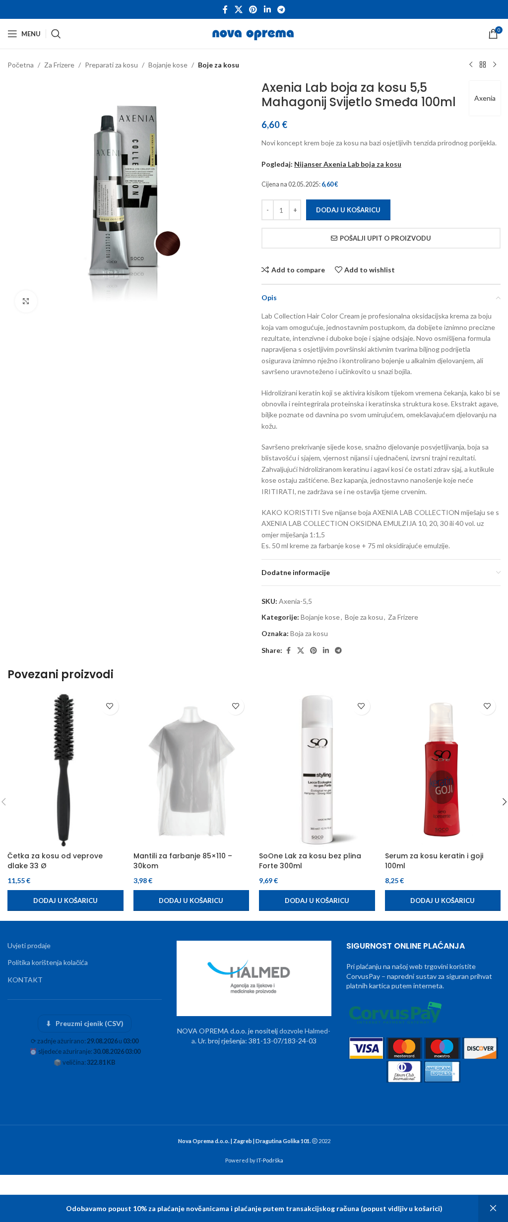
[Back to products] (483, 65)
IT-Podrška (269, 1160)
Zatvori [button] (493, 1208)
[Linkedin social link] (267, 9)
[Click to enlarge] (26, 301)
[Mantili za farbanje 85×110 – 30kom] (191, 770)
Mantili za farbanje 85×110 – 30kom (182, 861)
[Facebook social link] (225, 9)
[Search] (56, 34)
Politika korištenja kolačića (47, 962)
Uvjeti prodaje (29, 945)
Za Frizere (59, 65)
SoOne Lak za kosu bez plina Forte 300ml (310, 861)
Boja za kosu (309, 633)
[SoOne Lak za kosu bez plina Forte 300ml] (317, 770)
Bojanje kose (168, 65)
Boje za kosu (218, 65)
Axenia (485, 98)
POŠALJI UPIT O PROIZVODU (385, 238)
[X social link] (238, 9)
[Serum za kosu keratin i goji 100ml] (443, 770)
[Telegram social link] (281, 9)
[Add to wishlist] (110, 706)
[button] (65, 900)
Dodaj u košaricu (348, 210)
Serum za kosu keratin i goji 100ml (434, 861)
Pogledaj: (331, 164)
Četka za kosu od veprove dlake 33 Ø (55, 861)
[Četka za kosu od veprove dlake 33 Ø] (65, 770)
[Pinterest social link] (253, 9)
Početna (20, 65)
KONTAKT (25, 979)
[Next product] (495, 65)
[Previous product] (471, 65)
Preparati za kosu (111, 65)
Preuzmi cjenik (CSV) (85, 1023)
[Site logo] (254, 33)
